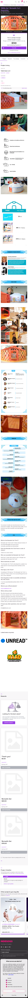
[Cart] (18, 2)
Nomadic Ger (7, 799)
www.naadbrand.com (6, 588)
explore (7, 895)
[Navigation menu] (26, 1)
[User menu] (24, 2)
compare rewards (8, 722)
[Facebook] (1, 947)
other (3, 83)
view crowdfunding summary (14, 52)
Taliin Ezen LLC (5, 11)
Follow (14, 47)
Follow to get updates (8, 883)
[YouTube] (5, 947)
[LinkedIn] (9, 947)
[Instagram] (7, 947)
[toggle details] (24, 933)
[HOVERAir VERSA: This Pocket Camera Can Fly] (13, 910)
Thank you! (6, 756)
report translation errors (11, 956)
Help (11, 873)
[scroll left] (2, 23)
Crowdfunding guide (19, 873)
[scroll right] (26, 23)
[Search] (15, 2)
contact (7, 72)
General (3, 77)
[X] (3, 947)
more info (3, 72)
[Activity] (21, 1)
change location (20, 4)
